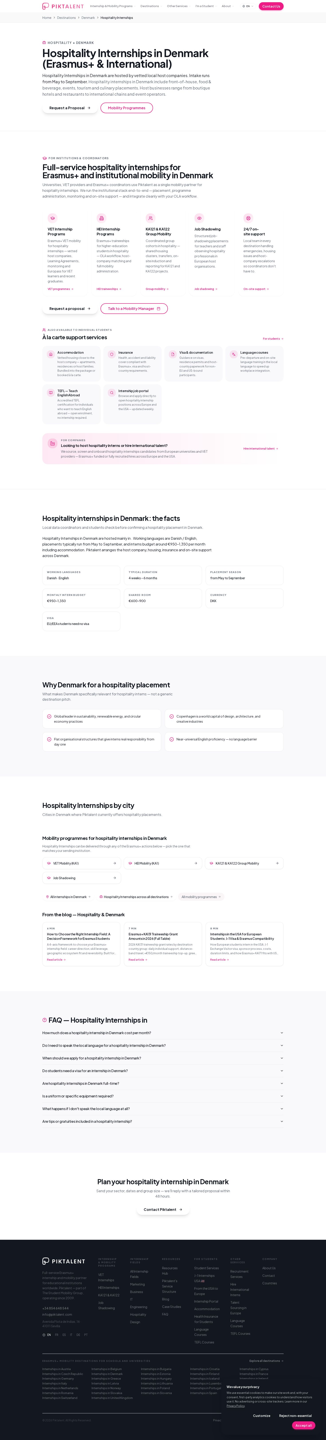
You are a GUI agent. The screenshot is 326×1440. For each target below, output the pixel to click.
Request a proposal (66, 308)
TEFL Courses (204, 1342)
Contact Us (271, 6)
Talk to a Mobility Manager (131, 308)
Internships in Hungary (156, 1378)
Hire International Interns (239, 1289)
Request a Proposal (66, 107)
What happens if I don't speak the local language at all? (86, 1108)
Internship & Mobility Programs (111, 6)
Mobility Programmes (126, 107)
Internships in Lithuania (157, 1383)
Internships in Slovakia (107, 1393)
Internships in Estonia (156, 1374)
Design (135, 1322)
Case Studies (171, 1307)
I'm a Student (205, 6)
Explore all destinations (264, 1361)
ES (64, 1335)
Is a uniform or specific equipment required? (77, 1096)
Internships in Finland (204, 1374)
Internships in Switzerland (59, 1398)
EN (49, 1335)
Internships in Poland (155, 1388)
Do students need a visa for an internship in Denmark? (85, 1070)
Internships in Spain (203, 1393)
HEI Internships (108, 1287)
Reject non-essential (295, 1416)
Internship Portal (206, 1301)
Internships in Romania (57, 1393)
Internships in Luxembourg (208, 1383)
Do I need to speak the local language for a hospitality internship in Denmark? (104, 1045)
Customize (261, 1416)
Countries (269, 1283)
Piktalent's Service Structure (169, 1286)
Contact (268, 1275)
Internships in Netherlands (60, 1388)
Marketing (137, 1284)
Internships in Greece (106, 1378)
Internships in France (254, 1374)
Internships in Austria (56, 1369)
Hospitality (138, 1314)
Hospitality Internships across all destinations (136, 897)
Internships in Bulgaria (156, 1369)
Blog (165, 1299)
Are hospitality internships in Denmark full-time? (80, 1083)
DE (78, 1335)
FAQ (165, 1314)
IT (71, 1335)
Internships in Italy (54, 1383)
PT (86, 1335)
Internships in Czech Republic (62, 1374)
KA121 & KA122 (109, 1295)
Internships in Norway (106, 1388)
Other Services (177, 6)
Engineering (138, 1307)
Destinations (150, 6)
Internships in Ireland (254, 1378)
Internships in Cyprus (254, 1369)
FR (56, 1335)
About (226, 6)
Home (46, 18)
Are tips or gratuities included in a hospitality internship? (87, 1121)
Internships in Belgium (107, 1369)
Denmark (88, 18)
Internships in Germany (58, 1378)
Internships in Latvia (105, 1383)
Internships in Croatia (205, 1369)
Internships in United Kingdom (112, 1398)
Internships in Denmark (107, 1374)
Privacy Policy (236, 1406)
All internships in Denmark (68, 897)
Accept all (304, 1425)
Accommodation (207, 1309)
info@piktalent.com (57, 1314)
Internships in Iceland (205, 1378)
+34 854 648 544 (55, 1308)
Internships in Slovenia (156, 1393)
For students (271, 338)
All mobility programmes (199, 897)
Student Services (206, 1268)
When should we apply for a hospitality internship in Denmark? (91, 1058)
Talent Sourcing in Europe (238, 1307)
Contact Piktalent (160, 1209)
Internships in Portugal (205, 1388)
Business (136, 1292)
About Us (269, 1268)
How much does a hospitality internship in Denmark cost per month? (96, 1032)
